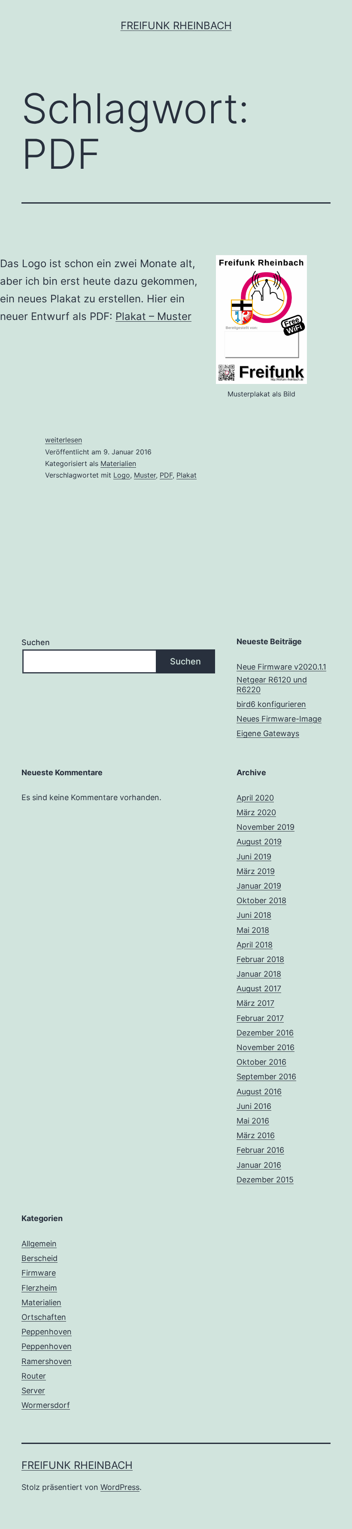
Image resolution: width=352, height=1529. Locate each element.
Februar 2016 (260, 1149)
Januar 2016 (259, 1165)
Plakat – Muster (153, 316)
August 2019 (259, 841)
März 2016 (256, 1135)
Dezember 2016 (265, 1032)
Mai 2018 (253, 930)
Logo (121, 475)
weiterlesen (63, 440)
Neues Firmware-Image (279, 718)
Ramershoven (46, 1361)
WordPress (120, 1487)
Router (33, 1375)
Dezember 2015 (265, 1179)
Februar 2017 (260, 1018)
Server (33, 1390)
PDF (166, 475)
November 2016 (265, 1047)
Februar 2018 (260, 959)
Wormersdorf (45, 1405)
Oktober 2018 (261, 900)
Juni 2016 (254, 1106)
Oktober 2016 (261, 1061)
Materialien (118, 463)
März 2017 (255, 1003)
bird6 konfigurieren (271, 704)
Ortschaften (43, 1317)
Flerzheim (39, 1287)
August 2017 (259, 988)
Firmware (38, 1272)
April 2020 (255, 797)
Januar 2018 (259, 973)
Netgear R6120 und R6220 (272, 684)
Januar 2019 (259, 885)
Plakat (186, 475)
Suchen (35, 642)
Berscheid (39, 1258)
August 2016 (259, 1091)
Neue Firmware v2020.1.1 (281, 666)
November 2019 (265, 827)
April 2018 (255, 944)
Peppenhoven (46, 1331)
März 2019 (256, 871)
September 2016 (266, 1076)
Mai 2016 (253, 1120)
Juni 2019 (254, 856)
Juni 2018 (254, 915)
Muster (145, 475)
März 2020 (256, 812)
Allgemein (39, 1243)
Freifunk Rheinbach (176, 25)
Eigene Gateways (268, 733)
